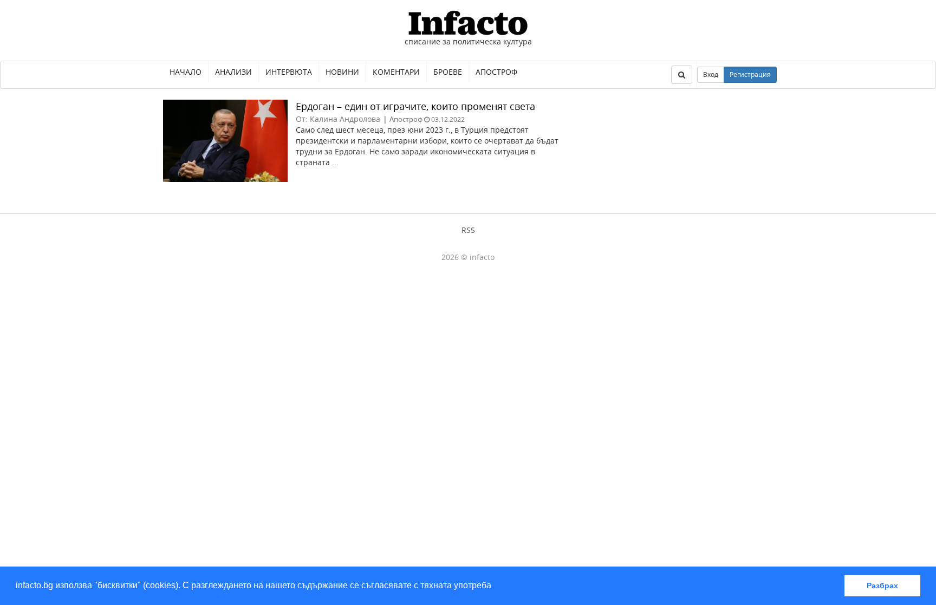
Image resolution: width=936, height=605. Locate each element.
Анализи (233, 72)
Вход (710, 74)
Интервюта (288, 72)
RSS (468, 230)
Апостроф (496, 72)
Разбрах (882, 585)
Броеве (447, 72)
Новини (342, 72)
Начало (186, 72)
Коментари (396, 72)
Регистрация (750, 74)
